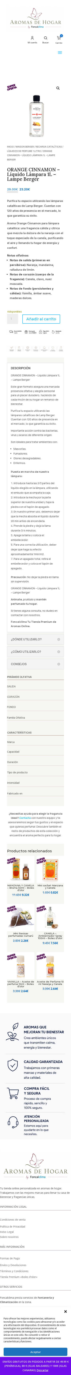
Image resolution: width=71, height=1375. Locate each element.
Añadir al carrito (41, 319)
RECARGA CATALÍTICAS (49, 146)
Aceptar (35, 1352)
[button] (65, 1311)
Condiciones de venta (12, 1219)
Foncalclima (19, 621)
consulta (36, 610)
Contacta (25, 818)
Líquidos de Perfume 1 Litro (24, 151)
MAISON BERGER (25, 146)
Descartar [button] (42, 1370)
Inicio (10, 146)
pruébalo (28, 599)
